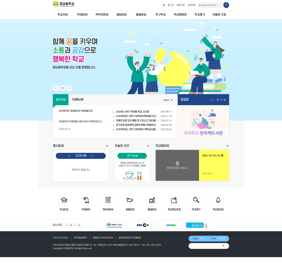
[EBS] (142, 225)
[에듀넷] (171, 225)
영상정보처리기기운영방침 (130, 238)
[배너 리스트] (79, 225)
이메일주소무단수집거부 (103, 238)
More (168, 100)
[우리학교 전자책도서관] (203, 121)
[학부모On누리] (114, 225)
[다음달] (91, 156)
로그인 (171, 5)
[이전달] (70, 156)
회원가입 (180, 5)
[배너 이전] (67, 225)
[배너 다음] (75, 225)
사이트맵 (191, 5)
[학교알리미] (199, 225)
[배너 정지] (71, 225)
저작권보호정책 (80, 238)
